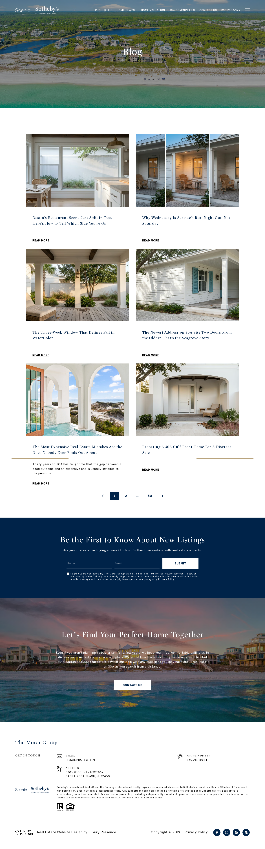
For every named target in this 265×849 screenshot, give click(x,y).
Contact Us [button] (132, 685)
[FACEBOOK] (216, 832)
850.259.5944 (197, 759)
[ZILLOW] (246, 832)
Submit (180, 563)
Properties (103, 10)
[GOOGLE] (236, 832)
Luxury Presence (102, 832)
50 (150, 496)
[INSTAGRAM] (226, 832)
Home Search (127, 10)
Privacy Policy (166, 579)
